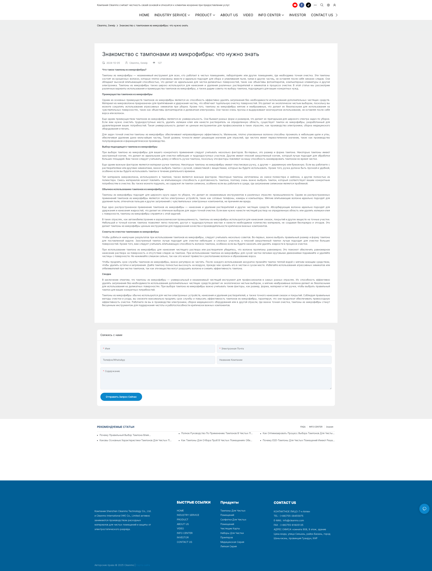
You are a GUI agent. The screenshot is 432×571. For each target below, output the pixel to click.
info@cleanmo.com (293, 520)
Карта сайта (143, 565)
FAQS (303, 426)
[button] (337, 15)
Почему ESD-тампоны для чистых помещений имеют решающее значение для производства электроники (299, 440)
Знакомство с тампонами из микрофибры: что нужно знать (153, 25)
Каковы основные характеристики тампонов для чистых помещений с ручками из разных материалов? (136, 440)
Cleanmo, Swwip (106, 25)
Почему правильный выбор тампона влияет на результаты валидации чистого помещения (126, 435)
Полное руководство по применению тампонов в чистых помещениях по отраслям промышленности (217, 433)
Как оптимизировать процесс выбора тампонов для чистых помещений (299, 433)
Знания (329, 426)
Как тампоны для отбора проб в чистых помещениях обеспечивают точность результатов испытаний (217, 440)
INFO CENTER (315, 426)
